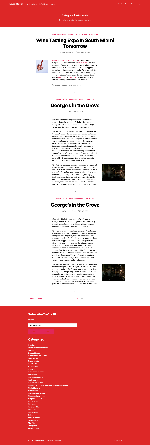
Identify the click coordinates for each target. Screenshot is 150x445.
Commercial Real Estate (37, 356)
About (120, 4)
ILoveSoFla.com (16, 4)
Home (114, 4)
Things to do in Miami (74, 85)
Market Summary (35, 388)
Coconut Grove (61, 99)
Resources (32, 410)
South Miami (83, 34)
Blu (59, 77)
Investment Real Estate (37, 377)
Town (64, 77)
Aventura (31, 345)
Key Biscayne (33, 380)
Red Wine (57, 85)
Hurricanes (32, 375)
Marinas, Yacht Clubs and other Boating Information (48, 385)
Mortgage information (36, 396)
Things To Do (93, 34)
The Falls (31, 423)
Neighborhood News (59, 34)
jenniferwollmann (69, 52)
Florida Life (32, 364)
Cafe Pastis (73, 77)
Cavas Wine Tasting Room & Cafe (65, 60)
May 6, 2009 (79, 111)
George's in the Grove (75, 105)
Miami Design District (36, 393)
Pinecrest (32, 404)
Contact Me (129, 4)
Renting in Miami (34, 407)
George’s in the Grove (75, 205)
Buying (31, 350)
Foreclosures (33, 366)
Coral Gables (33, 358)
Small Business (34, 418)
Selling (31, 415)
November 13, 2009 (84, 52)
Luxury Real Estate (35, 383)
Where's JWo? (34, 428)
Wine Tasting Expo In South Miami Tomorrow (75, 43)
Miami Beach (33, 391)
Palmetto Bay (33, 401)
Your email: (31, 319)
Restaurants (72, 34)
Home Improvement (36, 372)
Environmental (33, 361)
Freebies (31, 369)
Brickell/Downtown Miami (38, 348)
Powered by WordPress (53, 440)
